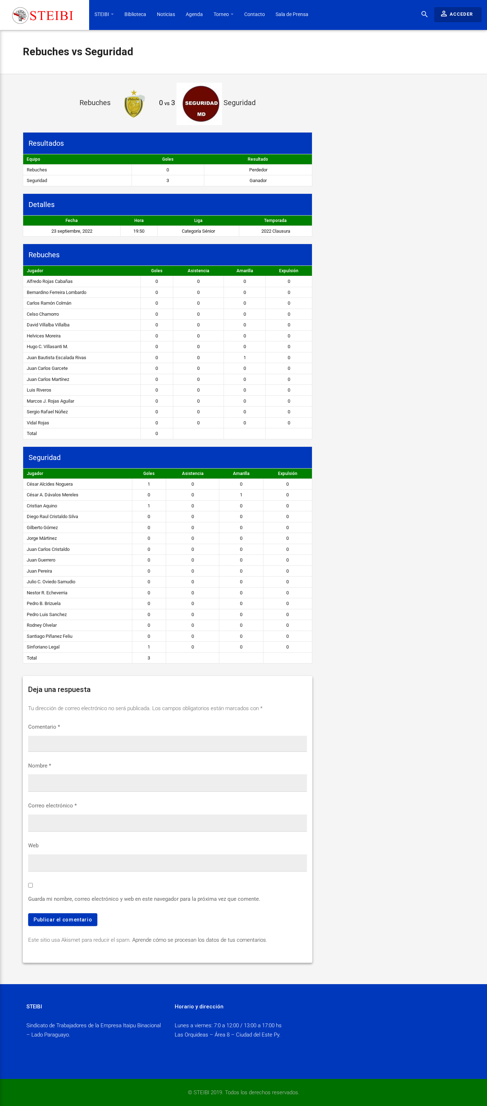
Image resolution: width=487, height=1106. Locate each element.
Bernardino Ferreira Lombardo (56, 292)
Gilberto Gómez (42, 527)
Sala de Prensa (292, 14)
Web (33, 845)
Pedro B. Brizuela (44, 603)
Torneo (222, 14)
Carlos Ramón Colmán (49, 303)
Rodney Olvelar (42, 625)
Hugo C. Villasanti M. (47, 346)
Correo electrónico (52, 805)
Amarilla (244, 270)
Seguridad (37, 180)
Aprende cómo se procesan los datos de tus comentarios (199, 940)
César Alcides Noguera (50, 484)
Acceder (456, 13)
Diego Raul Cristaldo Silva (52, 516)
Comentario (44, 727)
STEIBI (102, 14)
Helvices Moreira (44, 335)
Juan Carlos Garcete (47, 368)
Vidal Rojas (38, 422)
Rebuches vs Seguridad (78, 52)
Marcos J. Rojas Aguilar (50, 401)
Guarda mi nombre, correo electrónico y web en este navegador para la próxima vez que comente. (144, 899)
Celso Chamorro (43, 314)
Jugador (35, 270)
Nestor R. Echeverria (47, 592)
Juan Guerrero (41, 560)
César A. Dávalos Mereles (52, 494)
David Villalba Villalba (48, 324)
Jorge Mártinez (42, 538)
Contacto (254, 14)
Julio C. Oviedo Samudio (51, 581)
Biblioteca (135, 14)
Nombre (39, 766)
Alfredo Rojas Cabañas (50, 281)
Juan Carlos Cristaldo (48, 549)
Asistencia (198, 270)
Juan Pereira (39, 571)
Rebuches (37, 169)
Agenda (194, 14)
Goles (157, 270)
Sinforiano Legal (43, 647)
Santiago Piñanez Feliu (49, 636)
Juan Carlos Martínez (48, 379)
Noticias (166, 14)
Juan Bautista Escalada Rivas (56, 357)
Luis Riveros (39, 390)
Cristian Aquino (42, 505)
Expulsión (288, 270)
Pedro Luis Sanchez (47, 614)
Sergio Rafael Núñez (47, 411)
